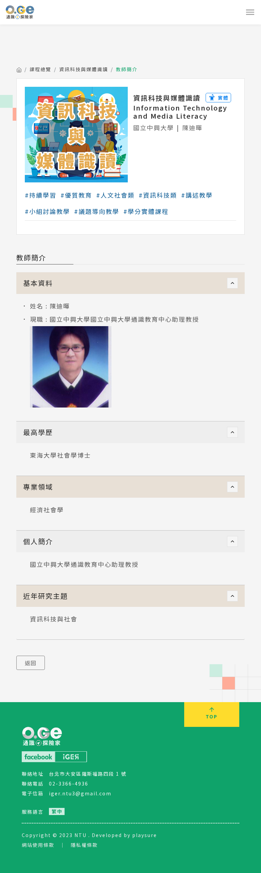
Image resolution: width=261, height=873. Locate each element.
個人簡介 (38, 541)
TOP (212, 716)
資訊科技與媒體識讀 (83, 69)
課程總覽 (40, 69)
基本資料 (38, 283)
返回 (30, 663)
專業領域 (38, 487)
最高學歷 (38, 432)
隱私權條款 (84, 844)
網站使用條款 (38, 844)
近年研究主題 (45, 596)
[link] (57, 811)
